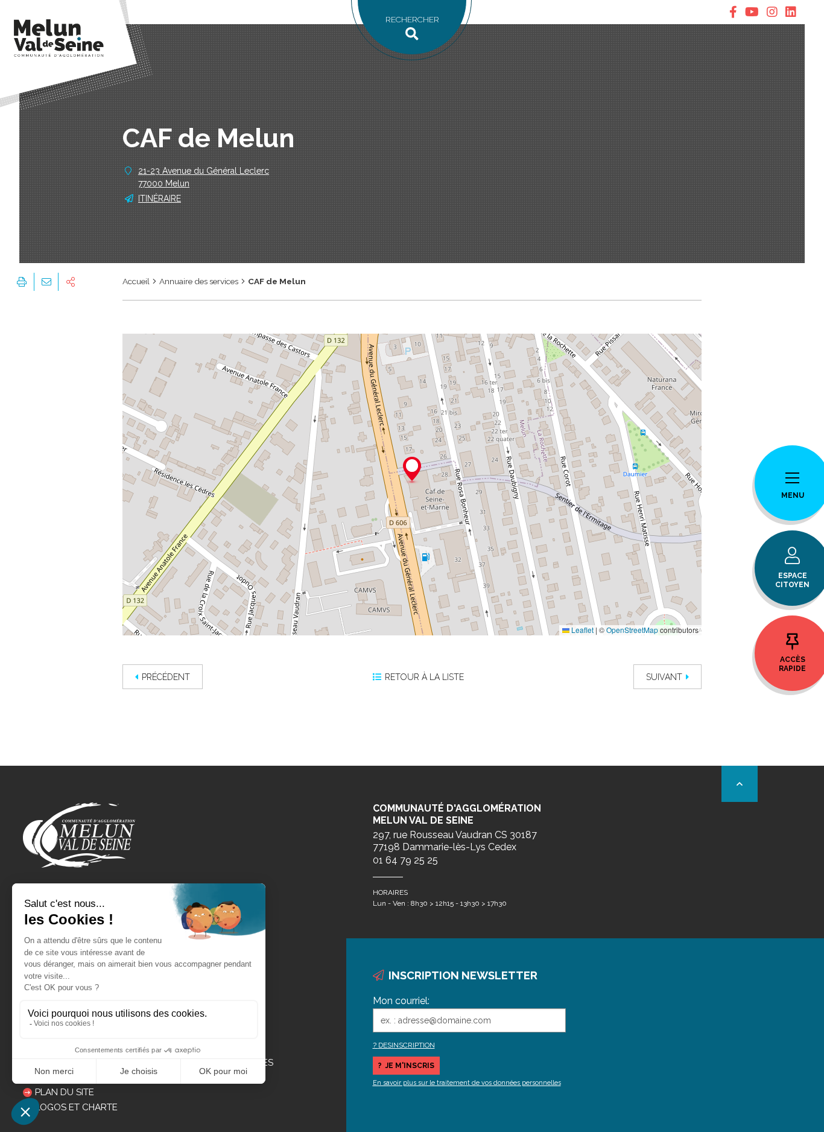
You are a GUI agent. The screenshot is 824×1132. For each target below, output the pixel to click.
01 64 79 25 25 (405, 860)
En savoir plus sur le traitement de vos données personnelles (467, 1083)
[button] (412, 471)
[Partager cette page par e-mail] (46, 282)
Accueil (136, 281)
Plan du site (64, 1092)
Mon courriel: (401, 1000)
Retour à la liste (424, 677)
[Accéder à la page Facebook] (733, 12)
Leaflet (581, 630)
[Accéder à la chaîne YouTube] (752, 12)
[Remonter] (739, 784)
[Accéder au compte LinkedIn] (790, 12)
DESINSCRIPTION (406, 1045)
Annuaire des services (198, 281)
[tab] (733, 12)
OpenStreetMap (632, 630)
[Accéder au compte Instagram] (772, 12)
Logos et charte (76, 1107)
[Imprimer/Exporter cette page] (22, 282)
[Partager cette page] (71, 282)
